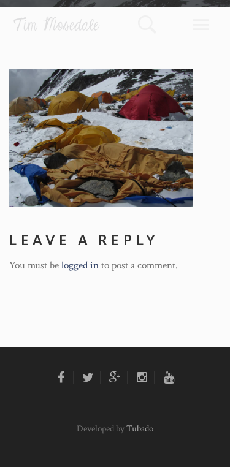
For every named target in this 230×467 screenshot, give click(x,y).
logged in (80, 265)
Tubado (139, 429)
